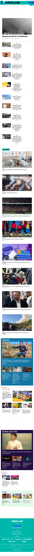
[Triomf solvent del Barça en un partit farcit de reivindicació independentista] (17, 206)
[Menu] (0, 5)
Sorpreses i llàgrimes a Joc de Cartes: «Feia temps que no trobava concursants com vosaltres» (6, 465)
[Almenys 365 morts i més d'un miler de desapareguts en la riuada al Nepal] (17, 276)
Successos (14, 5)
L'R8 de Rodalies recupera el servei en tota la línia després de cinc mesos (17, 46)
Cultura (21, 5)
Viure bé (6, 389)
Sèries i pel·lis (4, 450)
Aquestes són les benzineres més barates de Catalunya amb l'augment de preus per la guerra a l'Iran (17, 139)
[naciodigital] (3, 539)
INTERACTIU (7, 38)
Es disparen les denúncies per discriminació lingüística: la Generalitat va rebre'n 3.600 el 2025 (17, 87)
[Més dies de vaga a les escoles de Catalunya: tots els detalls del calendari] (6, 105)
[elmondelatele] (11, 541)
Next (4, 474)
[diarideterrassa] (18, 539)
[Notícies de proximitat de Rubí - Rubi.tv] (10, 3)
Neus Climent (4, 217)
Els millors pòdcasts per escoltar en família (27, 501)
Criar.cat (3, 504)
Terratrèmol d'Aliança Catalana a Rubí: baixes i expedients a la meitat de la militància (17, 128)
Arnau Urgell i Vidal (16, 60)
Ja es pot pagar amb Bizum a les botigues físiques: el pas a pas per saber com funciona (17, 76)
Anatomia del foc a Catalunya (15, 36)
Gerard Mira (16, 110)
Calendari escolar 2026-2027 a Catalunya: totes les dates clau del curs (17, 117)
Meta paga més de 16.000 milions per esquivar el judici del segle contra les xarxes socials (6, 483)
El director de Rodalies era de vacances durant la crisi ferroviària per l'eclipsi (16, 309)
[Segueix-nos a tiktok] (17, 523)
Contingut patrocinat (5, 391)
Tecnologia (4, 480)
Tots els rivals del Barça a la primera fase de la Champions (13, 239)
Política (18, 5)
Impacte (3, 38)
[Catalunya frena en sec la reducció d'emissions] (6, 97)
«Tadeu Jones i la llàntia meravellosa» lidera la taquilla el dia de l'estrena (27, 464)
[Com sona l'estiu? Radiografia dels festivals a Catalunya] (15, 477)
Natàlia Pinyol (17, 49)
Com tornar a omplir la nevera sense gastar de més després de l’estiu (6, 395)
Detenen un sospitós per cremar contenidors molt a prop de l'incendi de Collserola (15, 333)
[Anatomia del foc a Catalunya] (17, 26)
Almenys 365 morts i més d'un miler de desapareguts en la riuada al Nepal (15, 286)
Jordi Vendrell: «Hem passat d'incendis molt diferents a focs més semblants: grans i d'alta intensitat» (6, 376)
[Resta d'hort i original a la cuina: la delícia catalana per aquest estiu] (17, 405)
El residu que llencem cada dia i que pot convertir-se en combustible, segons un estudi (27, 376)
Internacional (4, 285)
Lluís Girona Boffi (17, 131)
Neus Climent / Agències (5, 287)
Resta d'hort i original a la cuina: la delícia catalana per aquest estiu (16, 411)
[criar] (24, 541)
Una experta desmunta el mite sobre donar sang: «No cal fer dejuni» (6, 411)
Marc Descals (17, 143)
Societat (10, 5)
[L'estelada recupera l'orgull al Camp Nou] (17, 182)
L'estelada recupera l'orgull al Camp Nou (9, 192)
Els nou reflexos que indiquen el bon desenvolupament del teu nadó (6, 502)
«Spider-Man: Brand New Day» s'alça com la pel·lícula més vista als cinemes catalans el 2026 (17, 465)
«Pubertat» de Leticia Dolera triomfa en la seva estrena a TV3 (17, 66)
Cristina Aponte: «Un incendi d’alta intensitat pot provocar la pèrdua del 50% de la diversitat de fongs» (16, 362)
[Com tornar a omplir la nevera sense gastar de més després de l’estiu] (22, 396)
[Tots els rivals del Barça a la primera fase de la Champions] (17, 229)
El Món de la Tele (9, 432)
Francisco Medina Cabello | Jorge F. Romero (26, 379)
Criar (4, 492)
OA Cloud (20, 550)
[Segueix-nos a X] (16, 523)
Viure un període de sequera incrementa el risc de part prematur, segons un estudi (26, 411)
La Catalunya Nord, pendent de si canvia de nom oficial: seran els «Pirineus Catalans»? (16, 263)
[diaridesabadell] (10, 539)
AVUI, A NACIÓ (6, 149)
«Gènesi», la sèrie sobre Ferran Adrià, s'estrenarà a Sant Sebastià (16, 452)
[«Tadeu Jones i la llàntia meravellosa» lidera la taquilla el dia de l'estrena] (27, 458)
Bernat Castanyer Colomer (5, 264)
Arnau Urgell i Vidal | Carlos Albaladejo (14, 38)
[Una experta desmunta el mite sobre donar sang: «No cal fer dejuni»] (7, 405)
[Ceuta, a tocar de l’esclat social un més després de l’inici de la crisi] (17, 159)
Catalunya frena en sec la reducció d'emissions (16, 98)
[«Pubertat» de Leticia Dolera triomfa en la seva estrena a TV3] (6, 65)
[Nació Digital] (4, 2)
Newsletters (27, 0)
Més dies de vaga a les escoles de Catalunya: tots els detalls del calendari (17, 107)
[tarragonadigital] (27, 539)
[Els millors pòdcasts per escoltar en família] (27, 496)
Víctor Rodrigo (17, 69)
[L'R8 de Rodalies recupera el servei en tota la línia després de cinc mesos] (6, 44)
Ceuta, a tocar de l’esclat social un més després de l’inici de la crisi (14, 169)
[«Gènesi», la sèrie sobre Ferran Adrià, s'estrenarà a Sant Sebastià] (17, 441)
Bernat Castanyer (4, 486)
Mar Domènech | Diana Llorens (27, 502)
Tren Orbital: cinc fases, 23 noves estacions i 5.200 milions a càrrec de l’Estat (16, 57)
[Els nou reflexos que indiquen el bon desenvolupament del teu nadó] (6, 496)
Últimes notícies (5, 5)
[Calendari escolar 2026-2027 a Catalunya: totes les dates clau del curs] (6, 115)
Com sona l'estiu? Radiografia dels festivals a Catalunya (15, 482)
